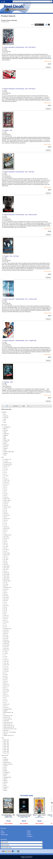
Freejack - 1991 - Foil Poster (11, 256)
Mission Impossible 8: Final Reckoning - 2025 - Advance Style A (20, 214)
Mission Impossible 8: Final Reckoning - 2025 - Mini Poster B (19, 47)
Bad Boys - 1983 (8, 382)
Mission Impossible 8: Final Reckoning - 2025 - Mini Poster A (19, 88)
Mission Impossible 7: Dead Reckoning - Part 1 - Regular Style (20, 340)
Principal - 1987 (8, 130)
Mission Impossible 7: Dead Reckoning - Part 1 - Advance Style (20, 299)
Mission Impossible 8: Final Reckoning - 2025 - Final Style (19, 171)
